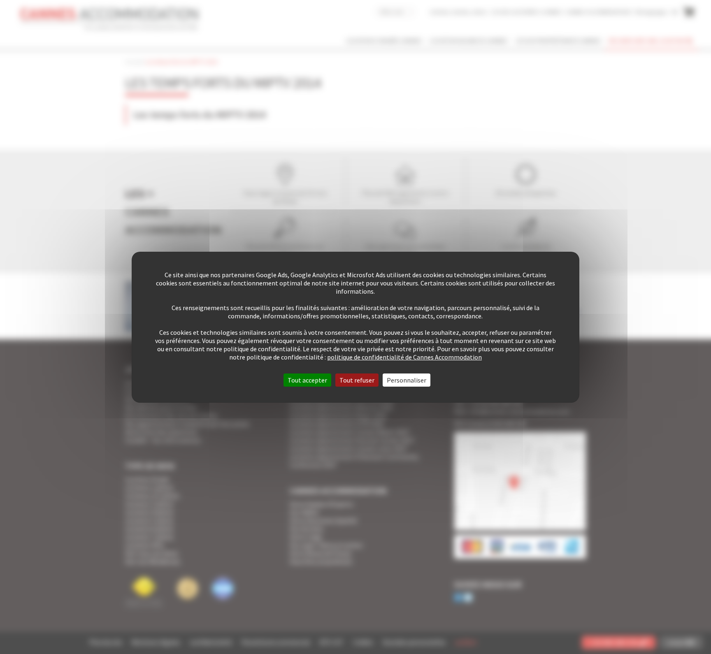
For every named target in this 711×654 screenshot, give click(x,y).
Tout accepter (307, 380)
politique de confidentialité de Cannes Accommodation (404, 357)
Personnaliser (406, 380)
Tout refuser (356, 380)
